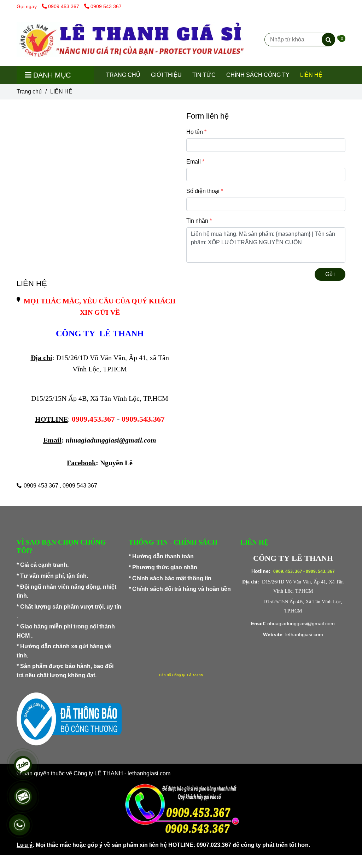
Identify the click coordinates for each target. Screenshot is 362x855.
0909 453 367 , (42, 486)
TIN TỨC (204, 75)
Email (193, 162)
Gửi (330, 274)
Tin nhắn (197, 221)
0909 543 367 (106, 6)
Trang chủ (29, 92)
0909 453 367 (64, 6)
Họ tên (194, 132)
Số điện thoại (203, 191)
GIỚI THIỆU (166, 75)
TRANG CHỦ (123, 75)
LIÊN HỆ (311, 75)
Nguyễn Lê (116, 463)
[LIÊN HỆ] (130, 39)
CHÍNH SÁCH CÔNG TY (258, 75)
